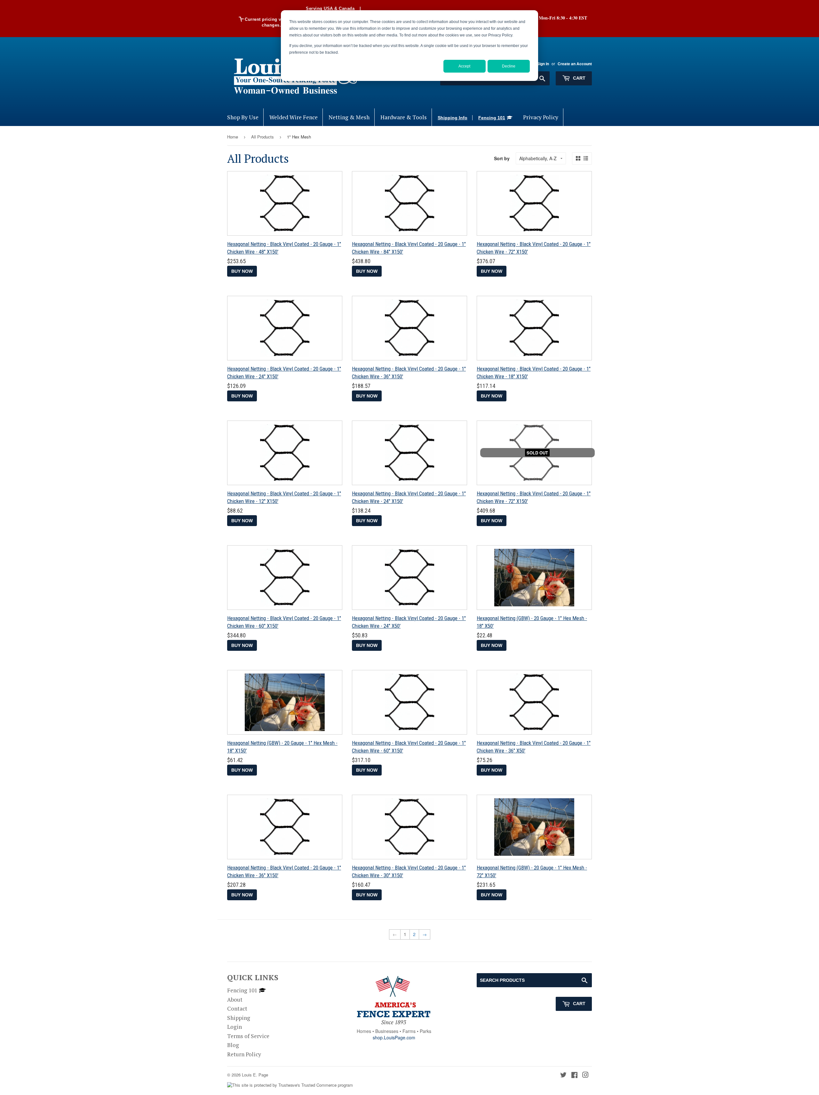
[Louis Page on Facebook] (574, 1075)
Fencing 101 (491, 117)
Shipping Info (452, 117)
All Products (262, 137)
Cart (578, 78)
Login (234, 1026)
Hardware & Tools (403, 117)
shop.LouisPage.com (394, 1037)
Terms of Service (248, 1036)
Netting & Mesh (349, 117)
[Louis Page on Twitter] (563, 1075)
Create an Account (575, 64)
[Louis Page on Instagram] (585, 1075)
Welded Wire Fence (293, 117)
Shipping (238, 1017)
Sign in (543, 64)
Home (232, 137)
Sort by (502, 158)
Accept (464, 66)
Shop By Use (242, 117)
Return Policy (244, 1054)
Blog (233, 1045)
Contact (237, 1008)
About (235, 999)
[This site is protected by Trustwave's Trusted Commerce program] (290, 1085)
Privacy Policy (540, 117)
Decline (508, 66)
